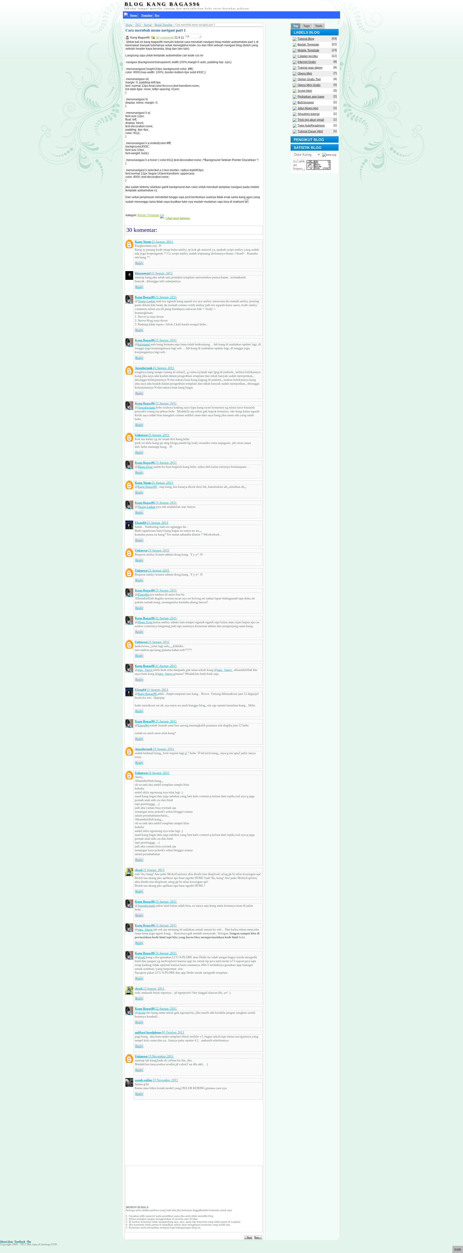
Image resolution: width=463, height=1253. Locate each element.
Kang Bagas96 (145, 297)
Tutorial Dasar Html (310, 131)
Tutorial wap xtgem (310, 67)
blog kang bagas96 (162, 4)
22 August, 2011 (153, 988)
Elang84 (140, 522)
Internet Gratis (307, 62)
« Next (248, 1237)
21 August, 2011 (162, 241)
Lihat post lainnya (178, 218)
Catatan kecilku (308, 56)
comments (165, 37)
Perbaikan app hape (311, 96)
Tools (318, 26)
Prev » (258, 1237)
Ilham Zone (145, 467)
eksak (139, 870)
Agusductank (143, 368)
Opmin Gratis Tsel (309, 79)
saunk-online (143, 1080)
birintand (144, 344)
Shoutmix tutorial (309, 114)
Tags (306, 26)
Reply (139, 263)
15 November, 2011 (161, 1056)
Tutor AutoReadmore (311, 125)
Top (295, 26)
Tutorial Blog (306, 38)
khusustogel (143, 273)
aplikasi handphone (148, 1032)
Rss (157, 15)
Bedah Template (163, 24)
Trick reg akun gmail (311, 119)
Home (129, 24)
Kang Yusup (143, 241)
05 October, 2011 (173, 1032)
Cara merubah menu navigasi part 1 (155, 30)
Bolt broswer (306, 102)
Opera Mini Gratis (309, 85)
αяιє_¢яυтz (145, 670)
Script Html (305, 91)
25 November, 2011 (165, 1080)
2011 (138, 24)
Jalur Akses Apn (308, 108)
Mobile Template (308, 50)
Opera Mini (305, 73)
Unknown (141, 435)
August (148, 24)
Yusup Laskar (147, 301)
